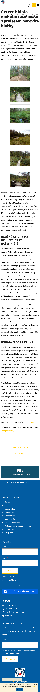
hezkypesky (9, 615)
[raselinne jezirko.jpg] (20, 134)
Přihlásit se (10, 570)
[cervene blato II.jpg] (20, 70)
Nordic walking (10, 505)
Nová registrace (8, 576)
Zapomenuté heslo (9, 580)
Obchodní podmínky (12, 522)
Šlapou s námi (10, 515)
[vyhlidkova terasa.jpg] (20, 177)
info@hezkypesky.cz (12, 605)
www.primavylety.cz (9, 430)
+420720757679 (11, 609)
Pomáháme (9, 512)
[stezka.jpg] (20, 156)
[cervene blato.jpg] (20, 92)
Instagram (10, 482)
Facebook (21, 482)
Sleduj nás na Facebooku (14, 612)
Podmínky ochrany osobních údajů (18, 526)
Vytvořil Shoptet (21, 682)
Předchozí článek (20, 447)
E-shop (7, 502)
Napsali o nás (10, 519)
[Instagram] (9, 489)
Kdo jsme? (9, 532)
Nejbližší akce (10, 509)
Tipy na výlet (9, 529)
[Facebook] (4, 489)
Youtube (31, 482)
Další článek (20, 453)
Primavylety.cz (28, 422)
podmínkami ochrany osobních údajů (18, 652)
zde (34, 687)
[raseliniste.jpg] (20, 113)
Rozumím (19, 689)
